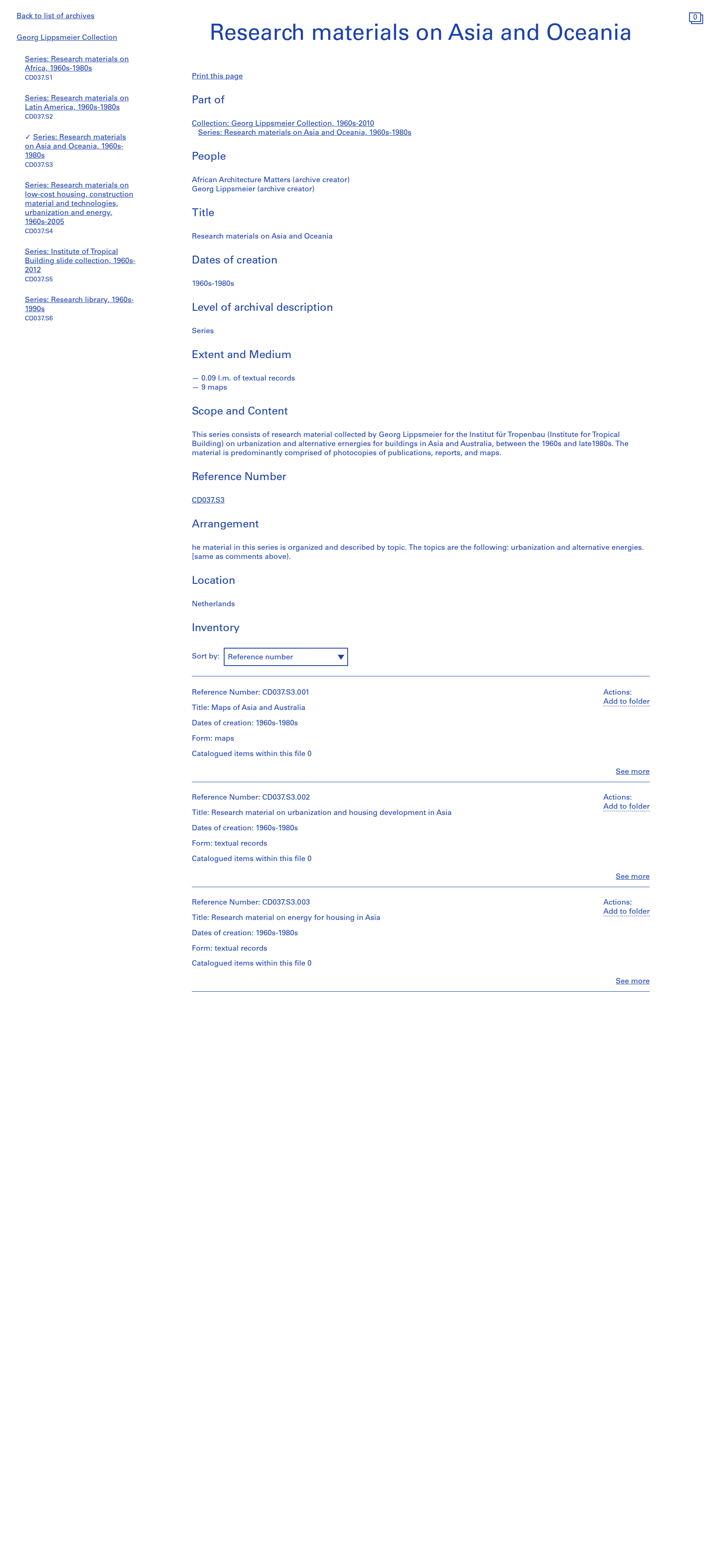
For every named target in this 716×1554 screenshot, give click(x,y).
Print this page (217, 77)
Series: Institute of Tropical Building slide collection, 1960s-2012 (80, 261)
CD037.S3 (208, 501)
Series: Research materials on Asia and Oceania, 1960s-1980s (75, 147)
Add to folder (626, 702)
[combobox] (286, 657)
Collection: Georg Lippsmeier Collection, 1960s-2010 (283, 124)
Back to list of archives (55, 16)
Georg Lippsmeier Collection (67, 38)
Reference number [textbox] (260, 657)
